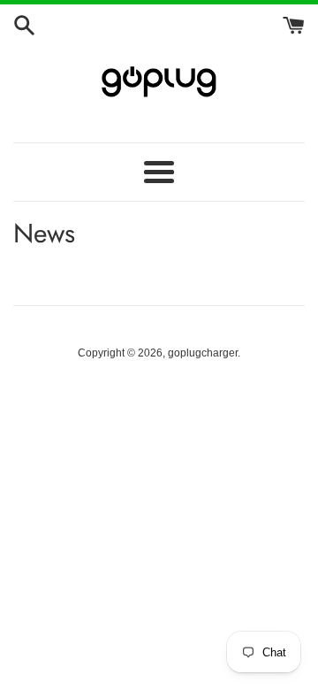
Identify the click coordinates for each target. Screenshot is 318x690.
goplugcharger (203, 353)
